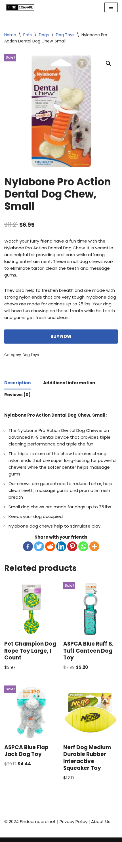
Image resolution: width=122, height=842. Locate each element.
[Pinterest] (72, 546)
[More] (94, 546)
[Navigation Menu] (111, 7)
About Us (100, 821)
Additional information (69, 383)
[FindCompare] (21, 7)
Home (10, 35)
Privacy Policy (73, 821)
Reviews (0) (17, 395)
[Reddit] (50, 546)
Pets (27, 35)
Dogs (44, 35)
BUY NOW (61, 336)
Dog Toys (65, 35)
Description (17, 383)
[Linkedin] (61, 546)
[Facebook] (28, 546)
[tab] (17, 383)
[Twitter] (39, 546)
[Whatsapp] (83, 546)
